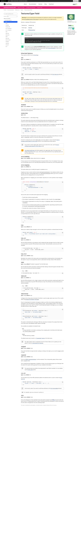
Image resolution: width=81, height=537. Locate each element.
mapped (7, 41)
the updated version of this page (31, 19)
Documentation (10, 10)
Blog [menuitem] (45, 4)
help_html (7, 35)
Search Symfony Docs (9, 13)
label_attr (7, 38)
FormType (36, 55)
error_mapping (8, 30)
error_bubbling (8, 28)
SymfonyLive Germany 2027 (10, 7)
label (6, 36)
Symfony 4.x (46, 17)
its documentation (51, 48)
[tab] (23, 271)
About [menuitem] (25, 4)
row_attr (7, 44)
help (6, 31)
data (6, 23)
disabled (7, 25)
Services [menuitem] (40, 4)
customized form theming (37, 343)
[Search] (80, 0)
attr (6, 21)
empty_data (8, 26)
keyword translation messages (32, 299)
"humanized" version (40, 338)
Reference (17, 10)
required (7, 43)
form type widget (54, 388)
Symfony (3, 0)
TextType (30, 27)
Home (5, 10)
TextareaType (32, 30)
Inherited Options (8, 20)
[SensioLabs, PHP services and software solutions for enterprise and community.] (75, 4)
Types (22, 10)
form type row (55, 74)
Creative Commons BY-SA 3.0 (48, 405)
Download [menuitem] (51, 4)
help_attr (7, 33)
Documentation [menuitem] (32, 4)
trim (6, 46)
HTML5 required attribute (30, 359)
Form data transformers (30, 150)
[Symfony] (13, 4)
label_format (8, 39)
